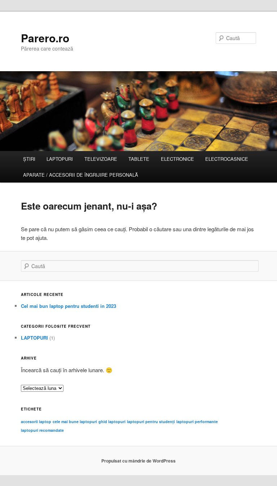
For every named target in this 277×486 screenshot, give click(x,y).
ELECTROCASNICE (226, 158)
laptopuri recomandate (42, 430)
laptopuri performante (197, 421)
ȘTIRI (29, 158)
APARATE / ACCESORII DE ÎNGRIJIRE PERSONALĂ (80, 174)
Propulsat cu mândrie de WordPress (138, 460)
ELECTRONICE (177, 158)
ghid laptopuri (112, 421)
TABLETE (138, 158)
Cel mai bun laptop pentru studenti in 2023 (68, 305)
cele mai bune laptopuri (75, 421)
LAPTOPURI (60, 158)
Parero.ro (45, 38)
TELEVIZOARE (100, 158)
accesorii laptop (36, 421)
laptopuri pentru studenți (151, 421)
